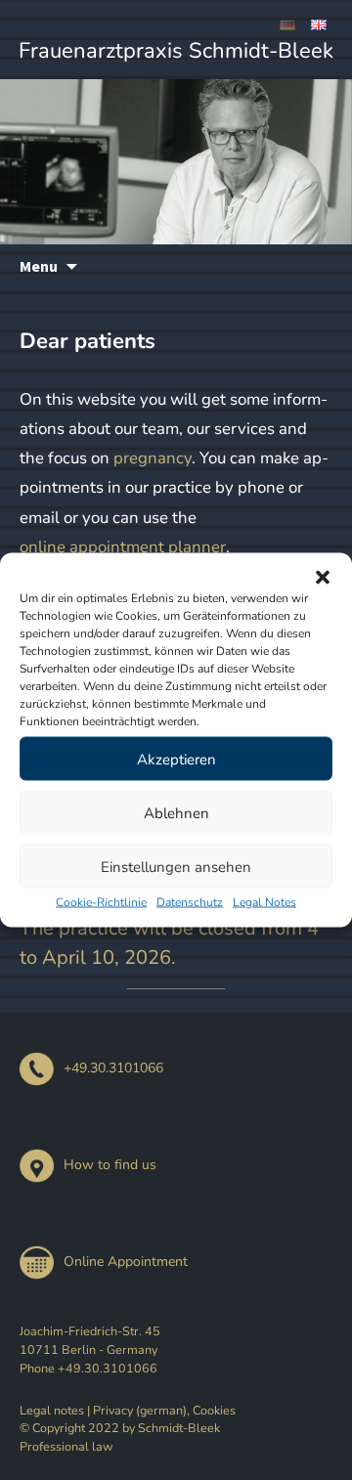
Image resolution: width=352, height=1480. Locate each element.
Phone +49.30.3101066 (88, 1368)
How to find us (110, 1164)
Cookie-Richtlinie (101, 902)
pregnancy (152, 458)
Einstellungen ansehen (176, 866)
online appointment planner (123, 547)
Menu (39, 266)
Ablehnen (176, 812)
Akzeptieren (176, 758)
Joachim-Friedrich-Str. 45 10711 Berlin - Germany (90, 1340)
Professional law (66, 1446)
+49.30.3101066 (113, 1068)
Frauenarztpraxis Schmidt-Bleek (176, 50)
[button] (322, 578)
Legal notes (52, 1410)
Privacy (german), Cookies (164, 1410)
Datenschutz (189, 902)
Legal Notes (264, 902)
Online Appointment (126, 1261)
